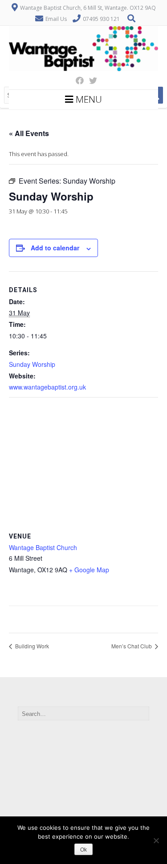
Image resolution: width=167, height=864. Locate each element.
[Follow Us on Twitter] (90, 80)
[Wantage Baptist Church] (83, 69)
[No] (155, 840)
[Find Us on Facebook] (77, 80)
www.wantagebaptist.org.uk (47, 386)
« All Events (29, 133)
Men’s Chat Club (132, 646)
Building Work (31, 646)
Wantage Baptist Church (43, 547)
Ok (83, 850)
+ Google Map (89, 569)
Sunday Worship (32, 364)
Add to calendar (55, 247)
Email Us (56, 19)
